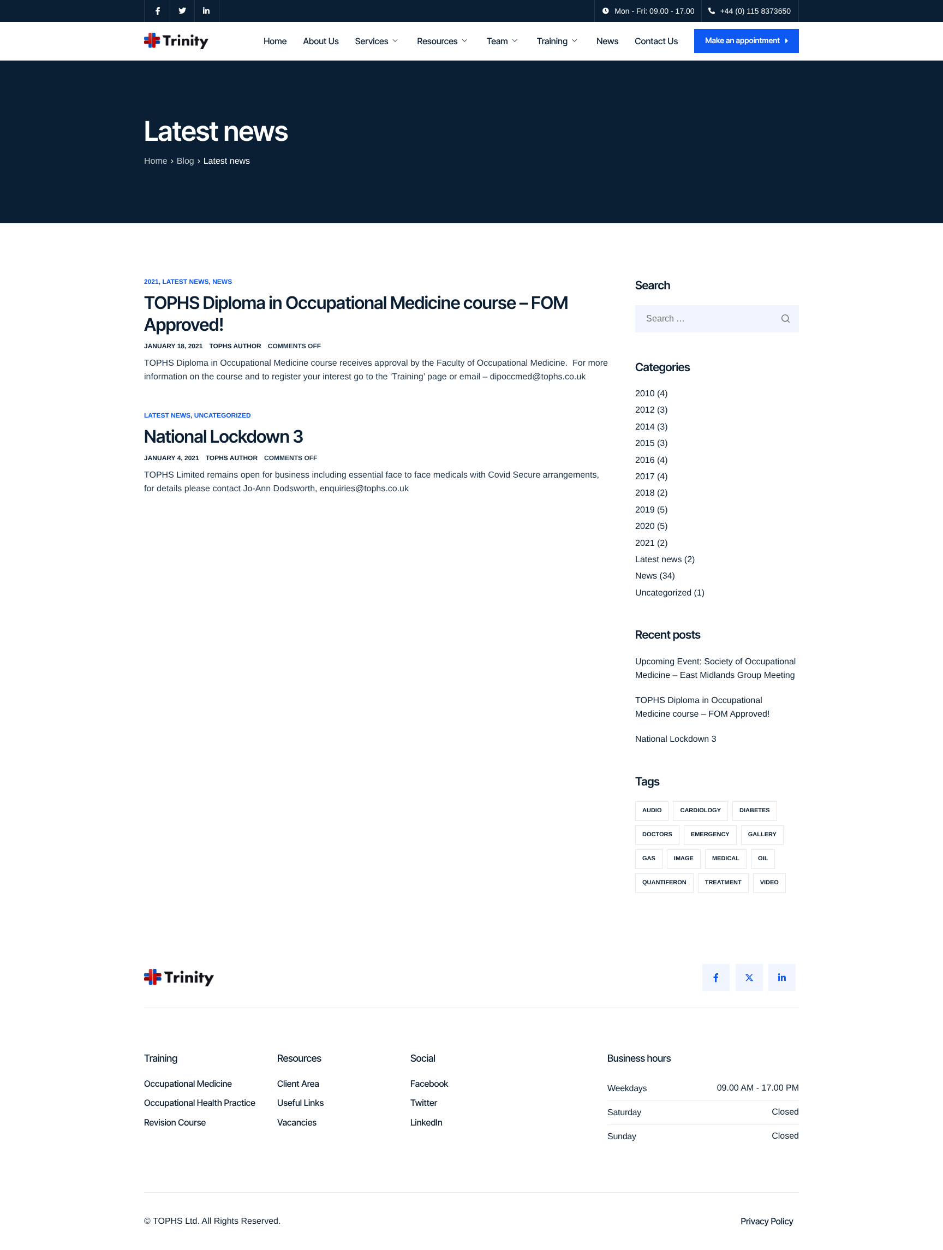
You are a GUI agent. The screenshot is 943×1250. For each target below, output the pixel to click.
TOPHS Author (235, 346)
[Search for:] (717, 318)
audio (651, 810)
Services (372, 41)
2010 (645, 393)
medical (725, 858)
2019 (645, 510)
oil (763, 858)
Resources (437, 41)
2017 (645, 476)
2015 (645, 443)
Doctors (657, 834)
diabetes (754, 810)
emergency (710, 834)
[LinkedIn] (782, 977)
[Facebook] (716, 977)
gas (648, 858)
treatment (723, 882)
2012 (645, 410)
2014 (645, 427)
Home (275, 41)
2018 (645, 493)
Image (684, 858)
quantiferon (664, 882)
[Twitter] (749, 977)
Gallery (762, 834)
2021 (151, 281)
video (769, 882)
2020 (645, 526)
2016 (645, 460)
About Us (320, 41)
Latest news (185, 281)
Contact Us (656, 41)
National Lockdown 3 (223, 436)
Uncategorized (222, 415)
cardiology (700, 810)
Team (497, 41)
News (607, 41)
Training (552, 41)
